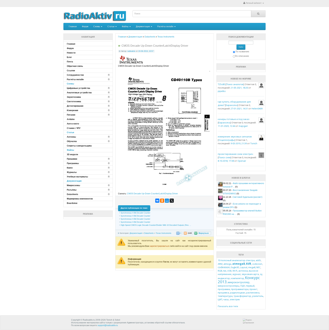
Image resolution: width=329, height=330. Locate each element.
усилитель (257, 296)
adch (258, 260)
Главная (73, 26)
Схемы (97, 26)
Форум (85, 26)
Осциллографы (226, 140)
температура (225, 296)
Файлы (125, 26)
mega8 (251, 267)
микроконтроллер (238, 282)
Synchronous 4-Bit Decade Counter (135, 213)
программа (224, 289)
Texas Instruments (163, 233)
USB (229, 270)
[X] (172, 201)
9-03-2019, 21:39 (239, 143)
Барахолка (231, 105)
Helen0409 (257, 108)
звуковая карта (250, 274)
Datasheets (149, 233)
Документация (143, 26)
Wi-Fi (235, 270)
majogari (243, 125)
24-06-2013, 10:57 (146, 51)
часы (226, 299)
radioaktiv (131, 51)
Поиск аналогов (234, 84)
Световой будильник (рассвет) (247, 197)
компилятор (237, 278)
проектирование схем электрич (235, 154)
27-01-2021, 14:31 (239, 108)
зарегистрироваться (160, 246)
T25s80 (221, 84)
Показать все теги (228, 306)
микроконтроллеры (228, 285)
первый (250, 285)
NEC (258, 267)
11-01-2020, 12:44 (226, 125)
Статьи (111, 26)
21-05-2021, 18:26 (239, 87)
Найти (241, 47)
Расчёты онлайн (165, 26)
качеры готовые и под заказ (233, 119)
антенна (243, 270)
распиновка (252, 292)
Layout (243, 267)
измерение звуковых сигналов (235, 136)
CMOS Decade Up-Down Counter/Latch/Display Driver (152, 193)
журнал (237, 274)
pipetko (222, 91)
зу (261, 274)
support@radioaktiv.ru (108, 325)
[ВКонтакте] (157, 201)
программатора (239, 289)
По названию (242, 51)
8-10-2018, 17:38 (226, 160)
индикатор (224, 278)
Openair (241, 160)
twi (224, 270)
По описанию (242, 56)
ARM (220, 263)
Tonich (253, 143)
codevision (224, 267)
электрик (235, 299)
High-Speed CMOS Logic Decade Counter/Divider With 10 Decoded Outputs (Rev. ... (156, 225)
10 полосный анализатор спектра (236, 260)
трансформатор (242, 296)
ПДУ (242, 285)
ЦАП (220, 299)
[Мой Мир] (167, 201)
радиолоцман (237, 292)
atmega (227, 263)
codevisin (257, 263)
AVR (248, 264)
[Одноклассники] (162, 201)
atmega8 (238, 264)
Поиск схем (224, 157)
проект (253, 289)
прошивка (223, 292)
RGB (220, 270)
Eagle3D (235, 267)
